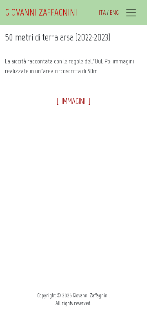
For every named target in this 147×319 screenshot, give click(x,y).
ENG (114, 12)
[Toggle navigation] (131, 12)
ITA (102, 12)
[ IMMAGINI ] (73, 101)
